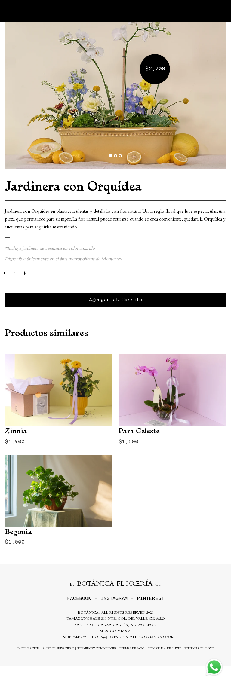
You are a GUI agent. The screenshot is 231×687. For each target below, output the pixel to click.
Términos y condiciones (96, 648)
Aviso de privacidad (58, 648)
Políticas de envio (199, 648)
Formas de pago (131, 648)
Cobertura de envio (164, 648)
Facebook (79, 598)
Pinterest (150, 598)
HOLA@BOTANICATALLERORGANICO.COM (133, 638)
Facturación (28, 648)
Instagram (114, 598)
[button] (21, 95)
